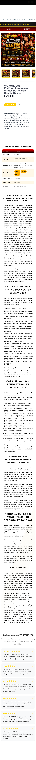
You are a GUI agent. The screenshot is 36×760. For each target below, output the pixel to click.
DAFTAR (27, 29)
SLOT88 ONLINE (28, 19)
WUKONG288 (5, 19)
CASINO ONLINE (16, 19)
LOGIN (9, 29)
